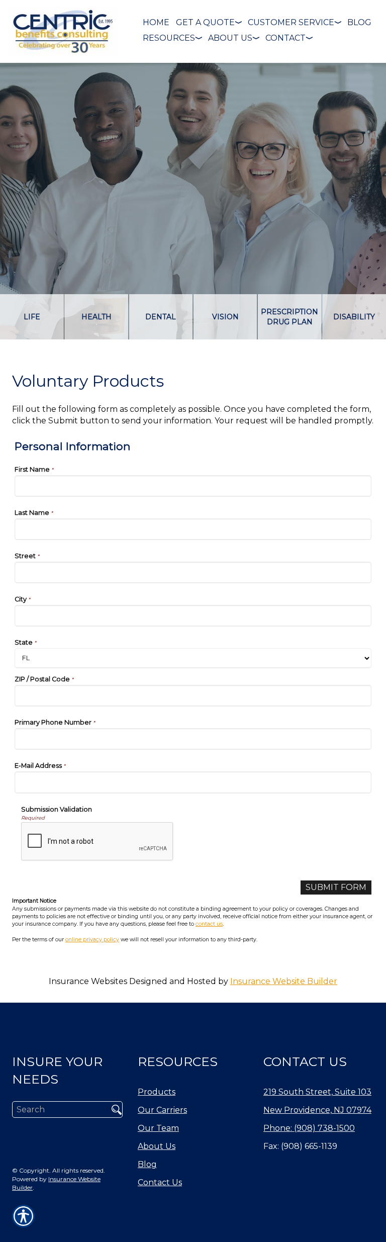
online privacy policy (92, 939)
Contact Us (160, 1182)
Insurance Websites (88, 981)
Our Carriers (162, 1110)
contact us (209, 924)
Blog (147, 1164)
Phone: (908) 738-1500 (309, 1128)
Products (156, 1092)
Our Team (158, 1128)
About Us (156, 1146)
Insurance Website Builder (283, 981)
